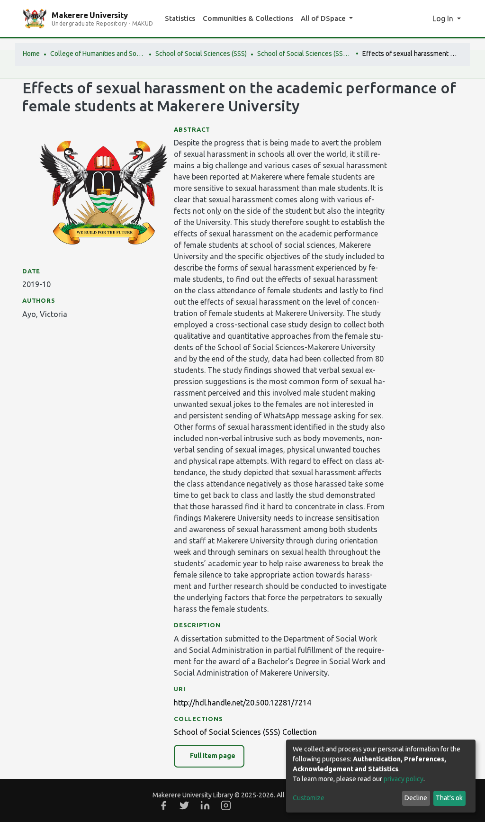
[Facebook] (163, 805)
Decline (415, 798)
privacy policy (403, 779)
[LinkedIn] (205, 805)
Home (31, 53)
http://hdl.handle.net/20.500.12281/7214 (242, 702)
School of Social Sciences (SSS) (201, 53)
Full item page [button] (212, 755)
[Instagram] (226, 805)
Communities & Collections (248, 18)
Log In (443, 18)
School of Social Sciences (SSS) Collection (304, 53)
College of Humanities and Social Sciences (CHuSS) (97, 53)
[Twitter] (184, 805)
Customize (308, 798)
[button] (422, 18)
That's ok (449, 798)
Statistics (180, 18)
